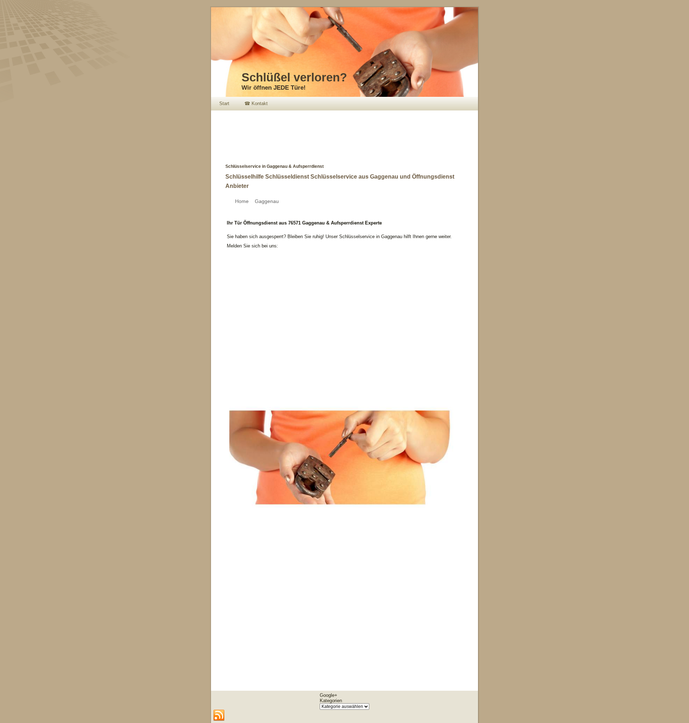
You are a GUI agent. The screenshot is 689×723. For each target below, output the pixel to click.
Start (224, 103)
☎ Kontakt (256, 103)
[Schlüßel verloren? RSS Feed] (219, 715)
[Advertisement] (341, 132)
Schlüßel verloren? (294, 77)
